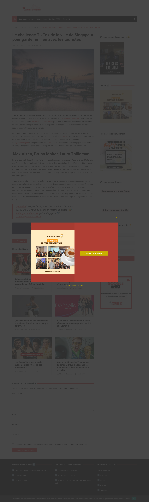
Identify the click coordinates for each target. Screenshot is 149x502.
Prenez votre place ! (94, 253)
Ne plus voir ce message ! (74, 285)
